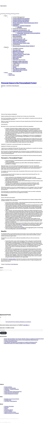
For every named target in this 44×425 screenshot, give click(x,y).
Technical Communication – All (21, 30)
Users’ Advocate (17, 57)
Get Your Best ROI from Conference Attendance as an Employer (18, 321)
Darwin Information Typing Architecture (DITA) (25, 23)
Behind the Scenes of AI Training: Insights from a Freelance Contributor (20, 343)
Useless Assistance (18, 55)
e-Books (19, 27)
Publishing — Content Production (22, 25)
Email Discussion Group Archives (11, 398)
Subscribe (3, 333)
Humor (14, 67)
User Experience (17, 36)
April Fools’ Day (17, 71)
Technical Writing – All (19, 39)
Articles (10, 73)
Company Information (9, 406)
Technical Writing (8, 387)
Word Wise (16, 58)
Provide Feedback (8, 411)
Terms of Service (3, 422)
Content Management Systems (21, 18)
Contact (6, 408)
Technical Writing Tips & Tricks (21, 43)
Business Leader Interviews (20, 61)
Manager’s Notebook (18, 51)
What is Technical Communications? (22, 31)
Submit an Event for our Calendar (11, 413)
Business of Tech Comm (19, 34)
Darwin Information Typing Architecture (13, 391)
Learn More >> (26, 325)
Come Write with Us (8, 409)
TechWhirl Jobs (7, 400)
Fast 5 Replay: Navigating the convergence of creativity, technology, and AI (20, 342)
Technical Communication (10, 388)
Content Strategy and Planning (21, 20)
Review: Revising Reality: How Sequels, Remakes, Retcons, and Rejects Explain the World (24, 338)
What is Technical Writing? (20, 40)
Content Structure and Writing (21, 21)
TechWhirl (22, 227)
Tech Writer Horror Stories (20, 70)
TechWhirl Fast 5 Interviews (20, 62)
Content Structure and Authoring (11, 392)
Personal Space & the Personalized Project (18, 83)
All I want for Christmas (19, 68)
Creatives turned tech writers (10, 341)
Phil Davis (3, 85)
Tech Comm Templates (19, 41)
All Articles (16, 65)
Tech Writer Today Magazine (12, 85)
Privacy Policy (8, 422)
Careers (6, 72)
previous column (12, 259)
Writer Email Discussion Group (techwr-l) (24, 46)
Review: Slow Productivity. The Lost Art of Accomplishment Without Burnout (21, 340)
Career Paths (11, 75)
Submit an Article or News (10, 412)
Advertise (6, 407)
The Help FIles (17, 50)
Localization (16, 24)
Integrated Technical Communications (28, 33)
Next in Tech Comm (18, 52)
